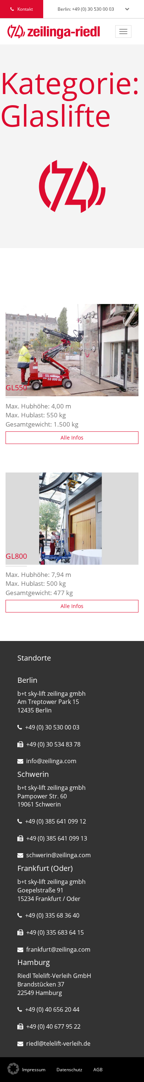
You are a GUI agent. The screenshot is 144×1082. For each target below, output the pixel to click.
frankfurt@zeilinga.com (58, 949)
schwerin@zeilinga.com (58, 855)
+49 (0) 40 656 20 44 (52, 1009)
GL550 (16, 388)
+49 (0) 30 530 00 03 (52, 727)
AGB (98, 1069)
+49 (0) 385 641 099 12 (55, 821)
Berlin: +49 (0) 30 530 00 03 (86, 9)
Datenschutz (69, 1069)
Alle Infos (72, 437)
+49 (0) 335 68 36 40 (52, 915)
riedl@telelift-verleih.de (58, 1043)
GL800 (16, 556)
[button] (13, 1068)
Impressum (33, 1069)
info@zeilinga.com (51, 761)
